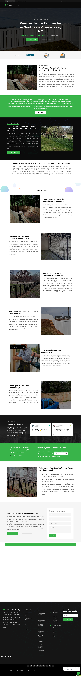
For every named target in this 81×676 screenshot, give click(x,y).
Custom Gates (41, 638)
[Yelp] (40, 666)
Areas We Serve (50, 5)
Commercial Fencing (40, 636)
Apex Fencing (24, 35)
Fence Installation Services (28, 619)
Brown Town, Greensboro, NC (44, 451)
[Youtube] (37, 666)
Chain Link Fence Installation (41, 628)
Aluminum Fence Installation (41, 621)
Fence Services (35, 5)
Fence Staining (41, 650)
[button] (42, 138)
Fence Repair (40, 641)
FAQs (26, 624)
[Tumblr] (46, 666)
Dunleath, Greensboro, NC (44, 456)
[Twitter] (31, 666)
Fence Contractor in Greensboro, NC (38, 35)
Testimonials (27, 627)
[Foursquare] (53, 666)
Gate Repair (40, 644)
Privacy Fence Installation (41, 632)
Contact (43, 5)
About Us (27, 5)
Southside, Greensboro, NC (61, 453)
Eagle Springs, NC (56, 456)
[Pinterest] (43, 666)
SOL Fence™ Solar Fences (40, 647)
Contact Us (27, 622)
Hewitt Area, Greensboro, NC (60, 451)
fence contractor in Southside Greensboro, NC (61, 73)
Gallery (26, 629)
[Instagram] (34, 666)
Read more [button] (33, 434)
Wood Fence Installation (40, 617)
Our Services (59, 5)
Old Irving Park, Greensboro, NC (45, 453)
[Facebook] (7, 1)
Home (21, 5)
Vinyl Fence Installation (40, 625)
